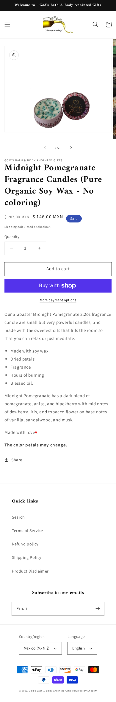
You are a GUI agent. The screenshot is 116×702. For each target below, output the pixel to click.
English (78, 648)
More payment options (58, 300)
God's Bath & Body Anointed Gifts (50, 690)
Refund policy (25, 544)
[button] (7, 24)
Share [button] (16, 460)
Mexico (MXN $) (37, 648)
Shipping (10, 227)
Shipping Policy (26, 557)
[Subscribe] (97, 608)
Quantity (11, 236)
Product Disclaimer (30, 571)
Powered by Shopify (84, 690)
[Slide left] (44, 147)
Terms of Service (27, 530)
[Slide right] (71, 147)
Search (18, 517)
